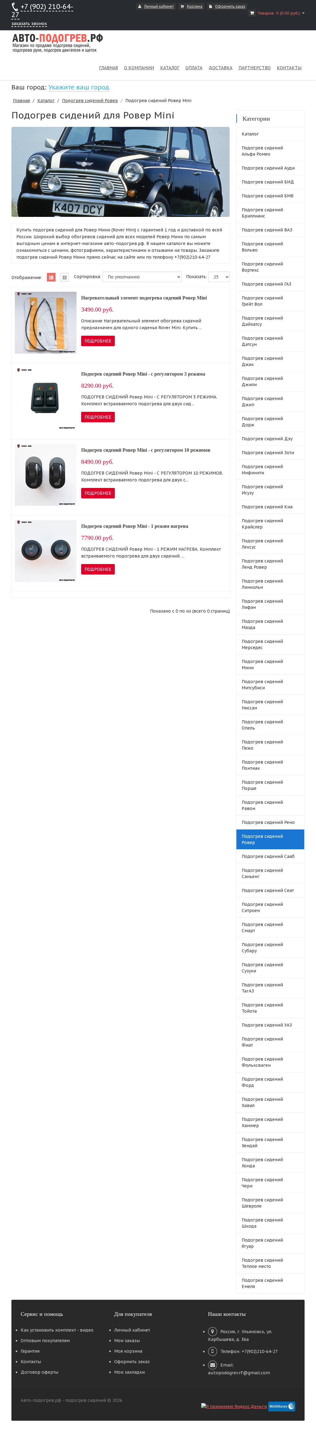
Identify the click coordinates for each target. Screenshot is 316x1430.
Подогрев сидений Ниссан (262, 705)
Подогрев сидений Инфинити (262, 470)
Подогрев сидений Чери (262, 1183)
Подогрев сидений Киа (267, 507)
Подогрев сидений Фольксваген (262, 1062)
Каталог (46, 100)
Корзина (194, 6)
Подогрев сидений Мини (262, 664)
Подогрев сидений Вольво (262, 247)
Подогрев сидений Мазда (262, 624)
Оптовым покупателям (45, 1340)
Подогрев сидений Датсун (262, 341)
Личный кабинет (159, 6)
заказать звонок (29, 23)
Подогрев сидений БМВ (267, 196)
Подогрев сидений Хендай (262, 1142)
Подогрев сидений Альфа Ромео (262, 151)
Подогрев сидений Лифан (262, 604)
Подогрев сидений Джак (262, 361)
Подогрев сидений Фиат (262, 1042)
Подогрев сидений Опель (262, 725)
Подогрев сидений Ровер (90, 100)
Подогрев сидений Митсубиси (262, 685)
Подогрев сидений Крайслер (262, 524)
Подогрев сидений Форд (262, 1082)
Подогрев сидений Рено (268, 822)
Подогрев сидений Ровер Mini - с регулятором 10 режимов (145, 450)
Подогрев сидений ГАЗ (266, 284)
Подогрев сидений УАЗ (267, 1025)
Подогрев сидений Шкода (262, 1223)
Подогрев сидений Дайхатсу (262, 321)
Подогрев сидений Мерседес (262, 644)
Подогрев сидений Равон (262, 805)
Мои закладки (129, 1372)
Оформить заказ (230, 6)
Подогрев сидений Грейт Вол (262, 301)
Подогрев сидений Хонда (262, 1163)
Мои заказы (127, 1340)
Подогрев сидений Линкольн (262, 584)
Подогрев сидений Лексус (262, 544)
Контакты (31, 1361)
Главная (21, 100)
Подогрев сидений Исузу (262, 490)
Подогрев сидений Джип (262, 401)
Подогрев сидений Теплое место (262, 1263)
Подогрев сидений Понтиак (262, 765)
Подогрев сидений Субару (262, 948)
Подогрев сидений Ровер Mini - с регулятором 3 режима (143, 374)
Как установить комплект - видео (57, 1330)
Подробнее (98, 341)
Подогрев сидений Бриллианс (262, 213)
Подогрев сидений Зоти (268, 452)
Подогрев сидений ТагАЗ (262, 988)
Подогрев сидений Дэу (267, 438)
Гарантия (30, 1351)
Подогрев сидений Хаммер (262, 1122)
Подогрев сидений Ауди (268, 168)
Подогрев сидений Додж (262, 422)
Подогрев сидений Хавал (262, 1102)
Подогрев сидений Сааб (268, 856)
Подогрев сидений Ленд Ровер (262, 564)
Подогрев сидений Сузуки (262, 968)
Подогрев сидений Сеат (268, 890)
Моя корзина (128, 1351)
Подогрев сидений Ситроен (262, 907)
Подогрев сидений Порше (262, 785)
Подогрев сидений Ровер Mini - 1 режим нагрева (134, 526)
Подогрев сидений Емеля (262, 1283)
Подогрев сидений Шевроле (262, 1203)
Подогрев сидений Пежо (262, 745)
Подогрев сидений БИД (268, 182)
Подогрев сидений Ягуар (262, 1243)
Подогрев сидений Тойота (262, 1008)
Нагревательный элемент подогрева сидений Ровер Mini (144, 297)
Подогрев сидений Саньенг (262, 873)
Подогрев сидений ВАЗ (267, 230)
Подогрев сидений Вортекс (262, 267)
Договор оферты (39, 1372)
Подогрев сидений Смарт (262, 927)
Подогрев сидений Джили (262, 381)
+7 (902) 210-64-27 (42, 10)
